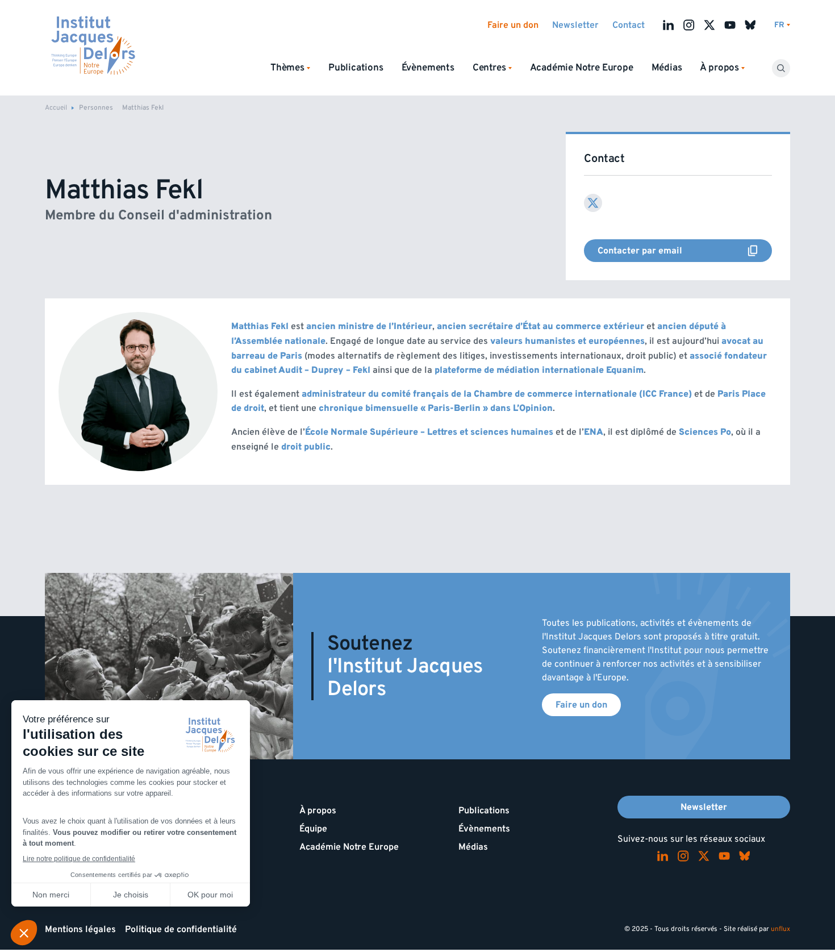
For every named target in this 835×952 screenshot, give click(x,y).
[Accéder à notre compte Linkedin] (668, 25)
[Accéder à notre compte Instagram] (689, 25)
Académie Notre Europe (581, 67)
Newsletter (575, 25)
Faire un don (512, 25)
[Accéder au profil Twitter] (593, 203)
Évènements (428, 67)
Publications (355, 67)
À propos (317, 810)
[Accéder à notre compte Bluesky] (750, 25)
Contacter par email (685, 250)
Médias (667, 67)
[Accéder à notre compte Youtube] (730, 25)
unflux (780, 929)
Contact (628, 25)
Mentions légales (80, 929)
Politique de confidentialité (181, 929)
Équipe (313, 828)
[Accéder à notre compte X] (709, 25)
